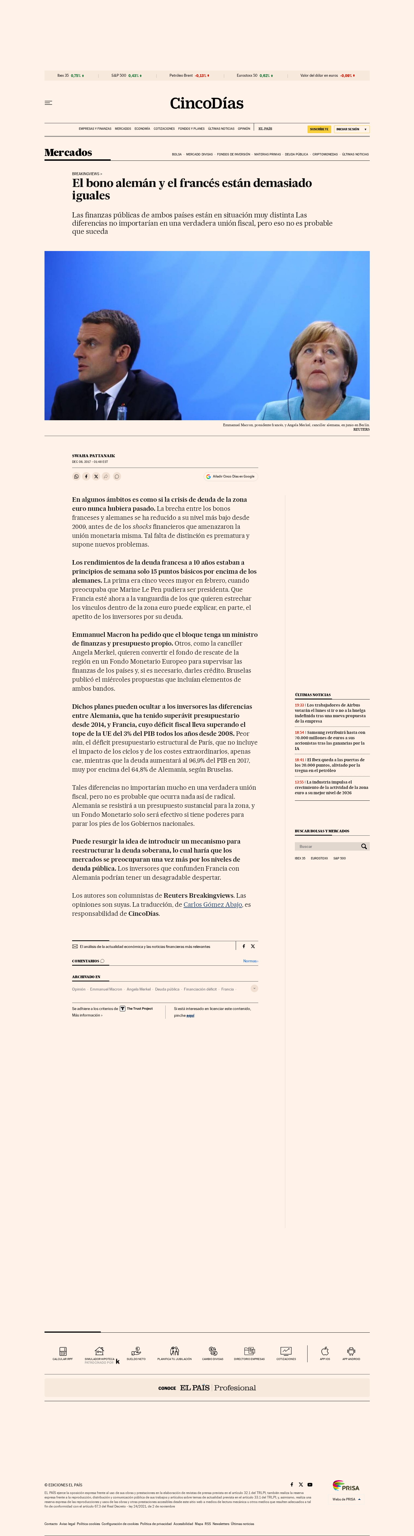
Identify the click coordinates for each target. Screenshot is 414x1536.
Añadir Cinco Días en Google (233, 476)
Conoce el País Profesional (207, 1387)
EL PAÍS (263, 127)
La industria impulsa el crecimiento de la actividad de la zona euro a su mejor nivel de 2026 (331, 787)
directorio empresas (249, 1359)
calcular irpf (63, 1359)
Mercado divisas (199, 154)
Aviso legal (67, 1524)
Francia (227, 989)
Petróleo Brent (181, 76)
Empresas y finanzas (95, 129)
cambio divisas (212, 1359)
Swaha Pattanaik (93, 455)
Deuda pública (296, 154)
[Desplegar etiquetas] (254, 988)
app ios (325, 1359)
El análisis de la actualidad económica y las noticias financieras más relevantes (145, 946)
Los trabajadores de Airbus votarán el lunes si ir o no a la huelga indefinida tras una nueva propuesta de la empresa (330, 713)
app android (351, 1359)
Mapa (199, 1524)
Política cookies (88, 1524)
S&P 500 (119, 76)
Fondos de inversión (233, 154)
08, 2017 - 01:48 (90, 462)
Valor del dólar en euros (319, 76)
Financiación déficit (200, 989)
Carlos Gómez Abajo (213, 904)
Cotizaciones (164, 129)
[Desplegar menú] (48, 103)
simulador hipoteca (99, 1359)
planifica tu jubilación (174, 1359)
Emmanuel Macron (106, 989)
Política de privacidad (156, 1524)
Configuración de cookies (120, 1524)
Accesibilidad (183, 1524)
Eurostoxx (319, 858)
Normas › (250, 961)
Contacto (51, 1524)
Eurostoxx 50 (247, 76)
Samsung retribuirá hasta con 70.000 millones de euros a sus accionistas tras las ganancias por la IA (330, 740)
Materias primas (267, 154)
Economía (142, 129)
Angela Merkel (139, 989)
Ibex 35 (63, 76)
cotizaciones (286, 1359)
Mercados (123, 129)
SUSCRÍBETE (319, 129)
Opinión (244, 129)
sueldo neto (136, 1359)
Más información (86, 1015)
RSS (208, 1524)
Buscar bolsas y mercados (322, 831)
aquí (190, 1015)
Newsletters (221, 1524)
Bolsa (177, 154)
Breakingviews (85, 174)
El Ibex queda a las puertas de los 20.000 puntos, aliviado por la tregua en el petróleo (330, 765)
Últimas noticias (221, 129)
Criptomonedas (325, 154)
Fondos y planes (191, 129)
